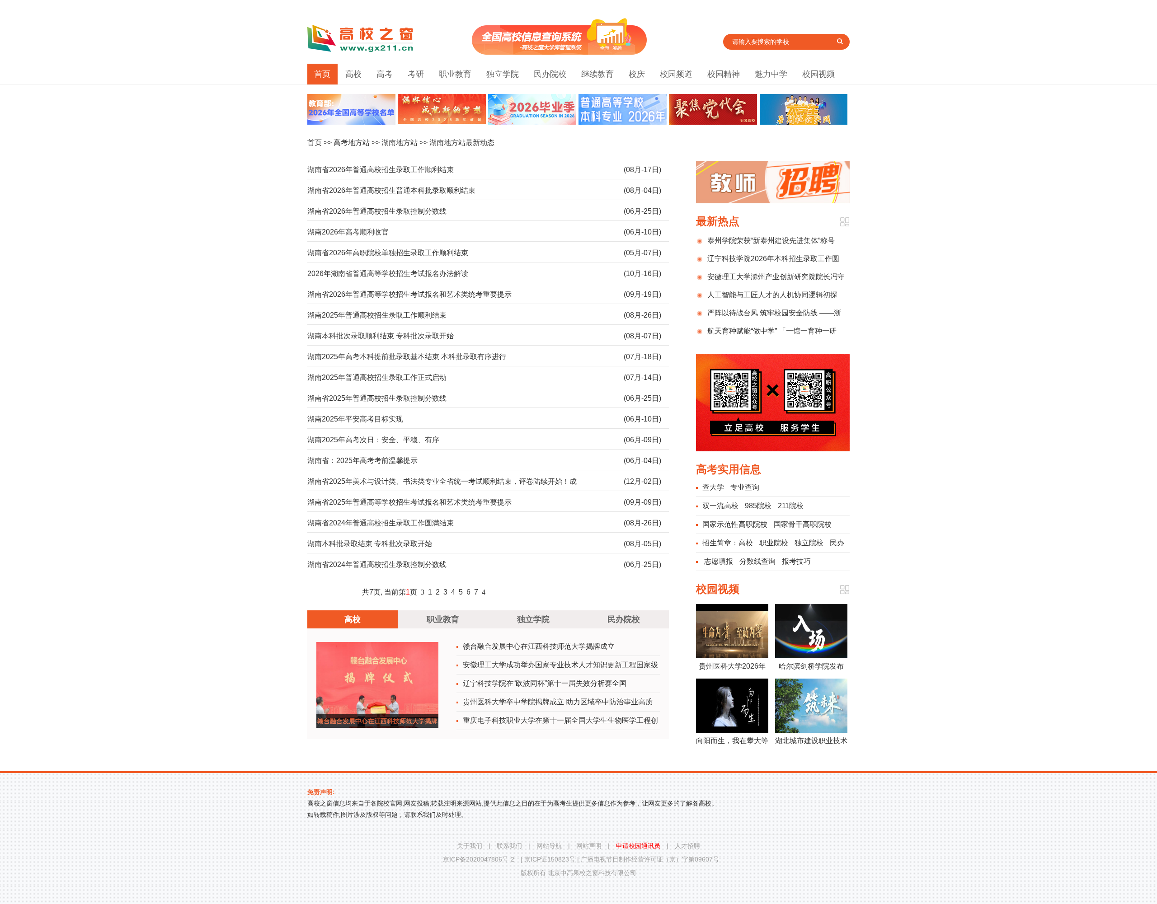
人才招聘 (687, 845)
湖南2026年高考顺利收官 (348, 232)
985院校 (758, 506)
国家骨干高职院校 (803, 524)
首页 (322, 74)
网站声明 (589, 845)
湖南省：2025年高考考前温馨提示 (362, 460)
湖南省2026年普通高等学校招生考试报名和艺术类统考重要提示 (409, 294)
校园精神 (723, 74)
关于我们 (469, 845)
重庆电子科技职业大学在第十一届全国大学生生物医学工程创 (560, 720)
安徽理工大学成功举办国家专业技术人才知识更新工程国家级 (560, 665)
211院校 (791, 506)
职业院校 (773, 543)
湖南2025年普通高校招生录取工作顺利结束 (377, 315)
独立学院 (502, 74)
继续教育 (597, 74)
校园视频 (818, 74)
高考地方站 (352, 142)
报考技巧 (796, 561)
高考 (384, 74)
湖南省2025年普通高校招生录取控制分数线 (377, 398)
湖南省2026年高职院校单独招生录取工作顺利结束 (387, 253)
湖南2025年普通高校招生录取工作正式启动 (377, 377)
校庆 (637, 74)
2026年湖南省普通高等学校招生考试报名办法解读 (387, 273)
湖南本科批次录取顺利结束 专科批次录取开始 (380, 336)
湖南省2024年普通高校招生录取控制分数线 (377, 564)
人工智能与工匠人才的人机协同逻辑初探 (772, 295)
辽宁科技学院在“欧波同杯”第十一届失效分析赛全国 (544, 683)
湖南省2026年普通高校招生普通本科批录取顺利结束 (391, 190)
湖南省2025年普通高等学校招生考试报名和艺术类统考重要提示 (409, 502)
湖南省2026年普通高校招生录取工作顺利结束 (380, 169)
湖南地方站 (399, 142)
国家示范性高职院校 (734, 524)
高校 (353, 74)
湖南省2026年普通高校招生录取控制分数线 (377, 211)
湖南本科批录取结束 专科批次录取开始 (369, 544)
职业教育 (455, 74)
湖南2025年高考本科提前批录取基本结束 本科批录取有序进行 (406, 357)
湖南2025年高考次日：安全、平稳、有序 (377, 440)
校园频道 (676, 74)
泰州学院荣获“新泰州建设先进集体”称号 (771, 240)
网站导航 (549, 845)
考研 (416, 74)
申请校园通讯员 (638, 845)
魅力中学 (771, 74)
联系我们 (509, 845)
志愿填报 (718, 561)
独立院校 (809, 543)
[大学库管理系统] (559, 52)
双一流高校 (720, 506)
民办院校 (550, 74)
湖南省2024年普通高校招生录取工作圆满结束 (380, 523)
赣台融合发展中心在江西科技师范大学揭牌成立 (539, 646)
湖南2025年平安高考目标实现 (355, 419)
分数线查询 (757, 561)
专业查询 (744, 487)
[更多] (844, 222)
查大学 (713, 487)
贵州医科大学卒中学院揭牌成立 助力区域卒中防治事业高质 (558, 702)
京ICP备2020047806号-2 (478, 859)
